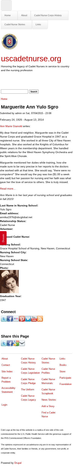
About (24, 15)
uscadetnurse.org (31, 58)
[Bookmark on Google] (16, 345)
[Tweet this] (4, 345)
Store (62, 371)
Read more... (8, 188)
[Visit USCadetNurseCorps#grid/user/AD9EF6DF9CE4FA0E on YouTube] (34, 320)
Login (4, 404)
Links (38, 24)
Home (7, 15)
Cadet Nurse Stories (14, 24)
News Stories (49, 399)
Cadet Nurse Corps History (48, 15)
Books (63, 365)
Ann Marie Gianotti (11, 126)
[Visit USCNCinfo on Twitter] (4, 320)
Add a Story (48, 406)
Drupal (17, 463)
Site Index (7, 371)
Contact (5, 365)
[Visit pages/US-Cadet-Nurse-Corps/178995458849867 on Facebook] (10, 320)
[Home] (9, 48)
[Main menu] (6, 5)
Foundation (66, 384)
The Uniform (27, 389)
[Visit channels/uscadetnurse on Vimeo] (28, 320)
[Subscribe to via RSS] (40, 320)
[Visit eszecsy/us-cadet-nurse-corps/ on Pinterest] (22, 320)
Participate (65, 377)
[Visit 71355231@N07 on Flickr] (16, 320)
